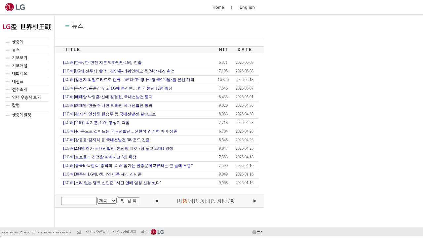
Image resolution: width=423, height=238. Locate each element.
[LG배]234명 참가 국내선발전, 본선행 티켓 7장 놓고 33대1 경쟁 (118, 148)
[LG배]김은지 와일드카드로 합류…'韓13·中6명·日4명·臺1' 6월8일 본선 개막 (128, 79)
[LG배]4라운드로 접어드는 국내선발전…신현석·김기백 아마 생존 (120, 131)
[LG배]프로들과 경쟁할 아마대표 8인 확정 (99, 157)
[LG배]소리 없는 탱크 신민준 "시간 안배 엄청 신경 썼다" (112, 182)
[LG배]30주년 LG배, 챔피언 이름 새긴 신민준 (102, 174)
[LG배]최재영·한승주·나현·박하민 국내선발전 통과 (107, 105)
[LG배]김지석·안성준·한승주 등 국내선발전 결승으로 (109, 114)
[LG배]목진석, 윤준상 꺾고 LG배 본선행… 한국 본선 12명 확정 (118, 88)
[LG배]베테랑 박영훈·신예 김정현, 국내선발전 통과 (108, 97)
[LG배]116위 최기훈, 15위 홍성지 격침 (96, 122)
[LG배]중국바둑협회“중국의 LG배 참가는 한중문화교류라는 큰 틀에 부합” (128, 165)
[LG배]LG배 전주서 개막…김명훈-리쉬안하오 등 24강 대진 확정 (119, 71)
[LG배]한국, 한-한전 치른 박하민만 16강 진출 (102, 62)
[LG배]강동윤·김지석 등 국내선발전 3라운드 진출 (106, 140)
